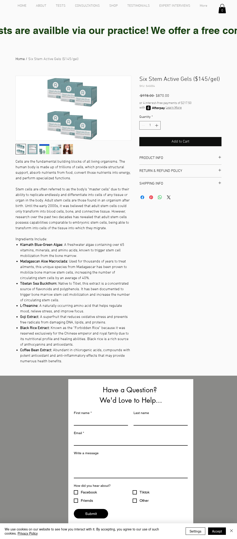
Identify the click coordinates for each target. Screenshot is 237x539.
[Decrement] (143, 125)
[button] (222, 8)
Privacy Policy (28, 533)
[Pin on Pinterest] (151, 197)
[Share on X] (169, 197)
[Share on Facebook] (142, 197)
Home (20, 59)
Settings (195, 531)
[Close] (231, 531)
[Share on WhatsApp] (160, 197)
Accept (217, 531)
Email (79, 433)
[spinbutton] (150, 125)
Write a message (86, 453)
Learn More (174, 108)
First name (83, 413)
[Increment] (157, 125)
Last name (141, 413)
